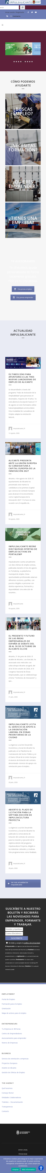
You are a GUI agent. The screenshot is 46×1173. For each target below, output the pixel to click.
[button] (41, 1168)
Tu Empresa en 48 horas (11, 1029)
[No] (43, 1164)
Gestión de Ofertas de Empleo (13, 1072)
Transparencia (7, 1107)
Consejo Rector (8, 1093)
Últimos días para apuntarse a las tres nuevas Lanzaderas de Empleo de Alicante (22, 378)
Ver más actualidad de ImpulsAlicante (19, 883)
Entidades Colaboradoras (11, 1097)
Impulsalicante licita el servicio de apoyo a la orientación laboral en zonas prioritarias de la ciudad (22, 731)
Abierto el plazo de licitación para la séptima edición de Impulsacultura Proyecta (21, 814)
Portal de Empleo (8, 999)
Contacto (16, 16)
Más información (28, 1169)
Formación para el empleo (12, 1004)
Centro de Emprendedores (12, 1033)
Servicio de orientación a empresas (15, 1059)
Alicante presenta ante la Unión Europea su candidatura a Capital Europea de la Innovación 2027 (23, 465)
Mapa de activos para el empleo (14, 1013)
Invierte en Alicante (9, 1068)
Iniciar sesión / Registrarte (14, 12)
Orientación (6, 1008)
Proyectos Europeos (9, 1063)
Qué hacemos (7, 1088)
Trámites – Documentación (12, 1102)
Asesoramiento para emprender (14, 1038)
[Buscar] (22, 7)
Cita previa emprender (24, 297)
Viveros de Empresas (10, 1043)
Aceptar (16, 1169)
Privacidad (23, 1154)
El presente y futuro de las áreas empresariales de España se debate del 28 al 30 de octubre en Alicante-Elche (22, 642)
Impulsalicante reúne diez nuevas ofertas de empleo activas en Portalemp (23, 550)
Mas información (23, 116)
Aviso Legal (23, 1150)
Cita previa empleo (25, 289)
